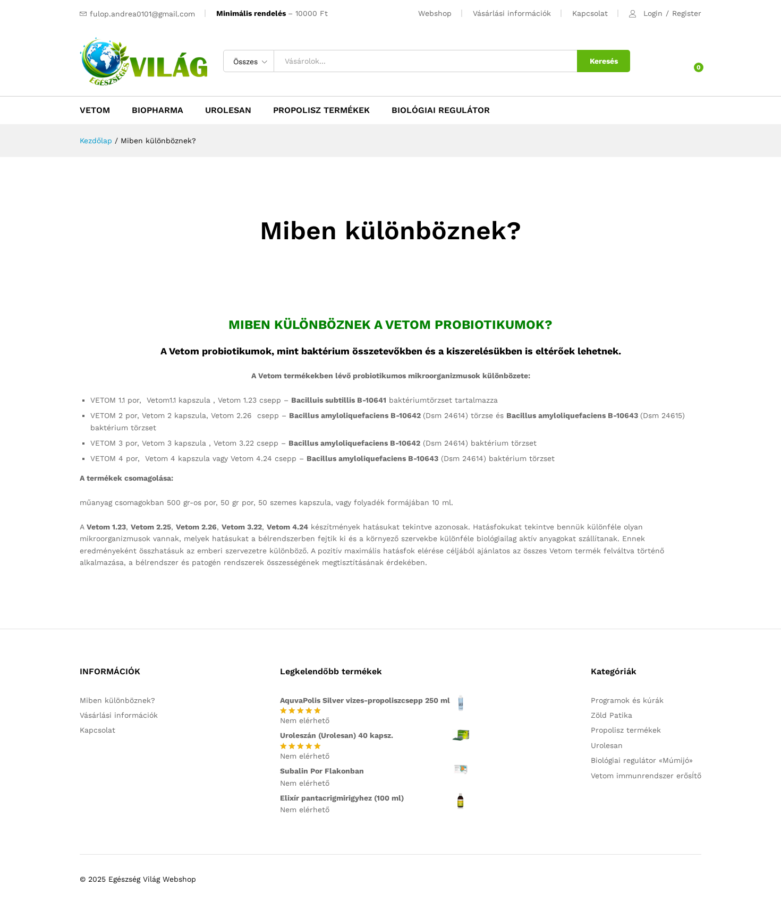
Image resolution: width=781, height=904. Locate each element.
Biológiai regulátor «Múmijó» (642, 760)
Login (653, 13)
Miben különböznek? (117, 700)
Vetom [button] (95, 110)
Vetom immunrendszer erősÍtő (646, 775)
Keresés (604, 61)
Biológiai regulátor (441, 110)
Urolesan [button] (228, 110)
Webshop (435, 13)
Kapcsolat (590, 13)
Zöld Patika (611, 715)
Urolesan (607, 745)
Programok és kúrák (627, 700)
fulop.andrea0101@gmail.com (142, 14)
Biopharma (157, 110)
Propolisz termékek (626, 730)
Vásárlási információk (512, 13)
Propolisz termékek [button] (321, 110)
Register (686, 13)
